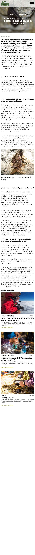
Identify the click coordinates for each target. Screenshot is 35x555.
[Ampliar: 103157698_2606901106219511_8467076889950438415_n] (17, 162)
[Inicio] (5, 3)
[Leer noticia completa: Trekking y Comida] (17, 388)
